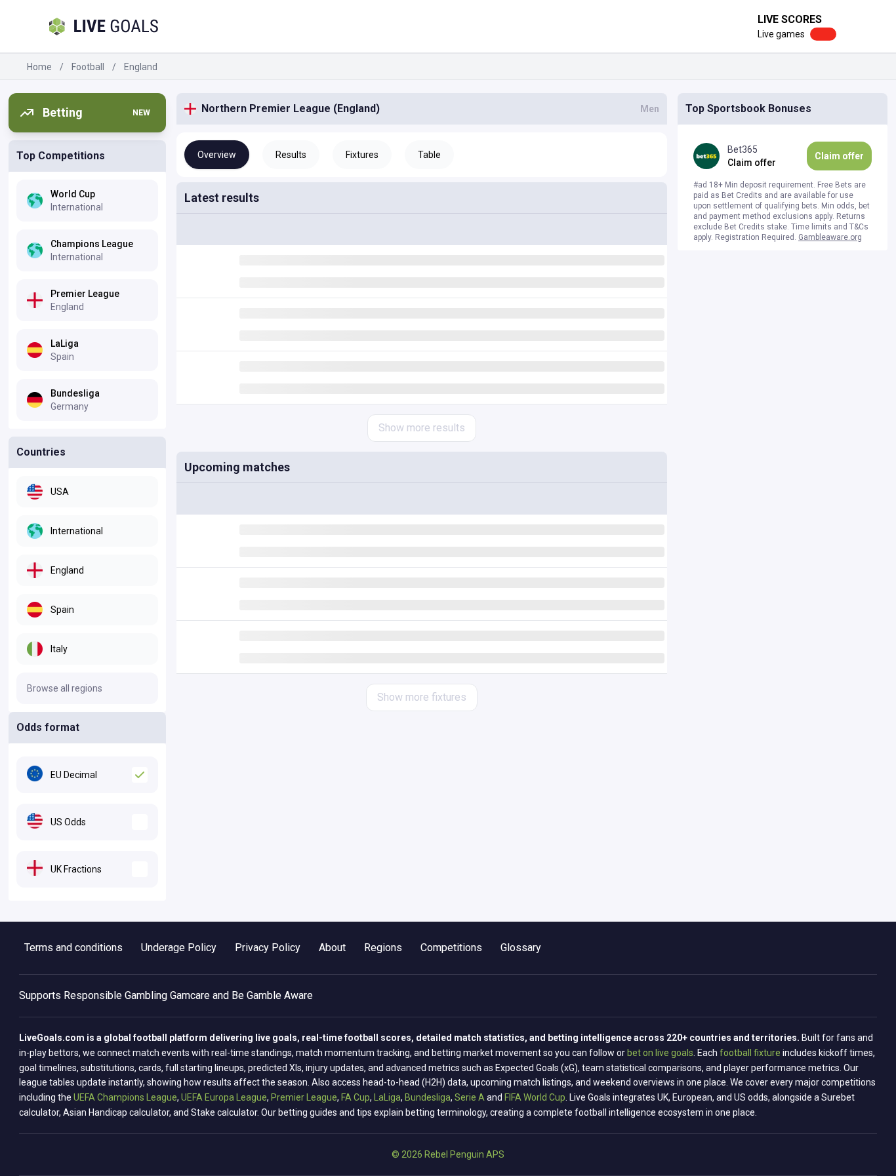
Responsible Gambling (115, 995)
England (140, 67)
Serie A (470, 1097)
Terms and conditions (73, 947)
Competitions (451, 947)
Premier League (304, 1097)
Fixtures (362, 154)
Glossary (520, 947)
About (332, 947)
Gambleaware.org (830, 237)
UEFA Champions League (125, 1097)
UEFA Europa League (224, 1097)
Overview (216, 154)
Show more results (421, 427)
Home (39, 67)
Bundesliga (428, 1097)
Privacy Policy (267, 947)
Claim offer (839, 156)
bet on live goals (660, 1053)
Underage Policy (178, 947)
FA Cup (355, 1097)
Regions (383, 947)
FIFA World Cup (534, 1097)
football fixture (750, 1053)
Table (429, 154)
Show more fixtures (421, 697)
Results (290, 154)
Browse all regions (64, 688)
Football (87, 67)
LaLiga (387, 1097)
